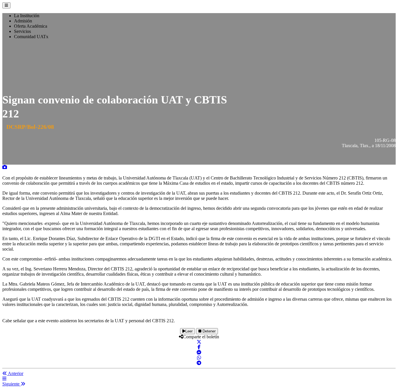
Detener (208, 331)
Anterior (15, 373)
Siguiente (11, 383)
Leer (189, 331)
